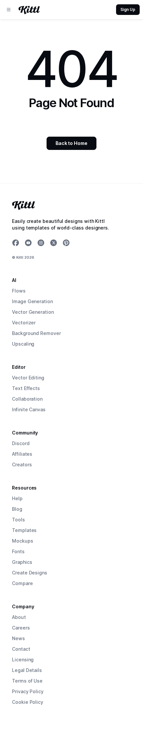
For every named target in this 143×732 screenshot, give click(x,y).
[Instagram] (41, 242)
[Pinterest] (66, 242)
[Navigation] (8, 9)
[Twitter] (53, 242)
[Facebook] (15, 242)
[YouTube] (28, 242)
